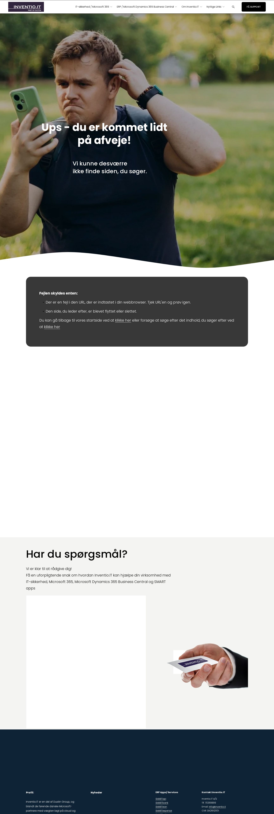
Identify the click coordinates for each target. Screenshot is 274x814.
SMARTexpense (164, 810)
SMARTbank (162, 802)
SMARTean (161, 806)
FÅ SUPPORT (254, 6)
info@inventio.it (217, 806)
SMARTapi (161, 798)
